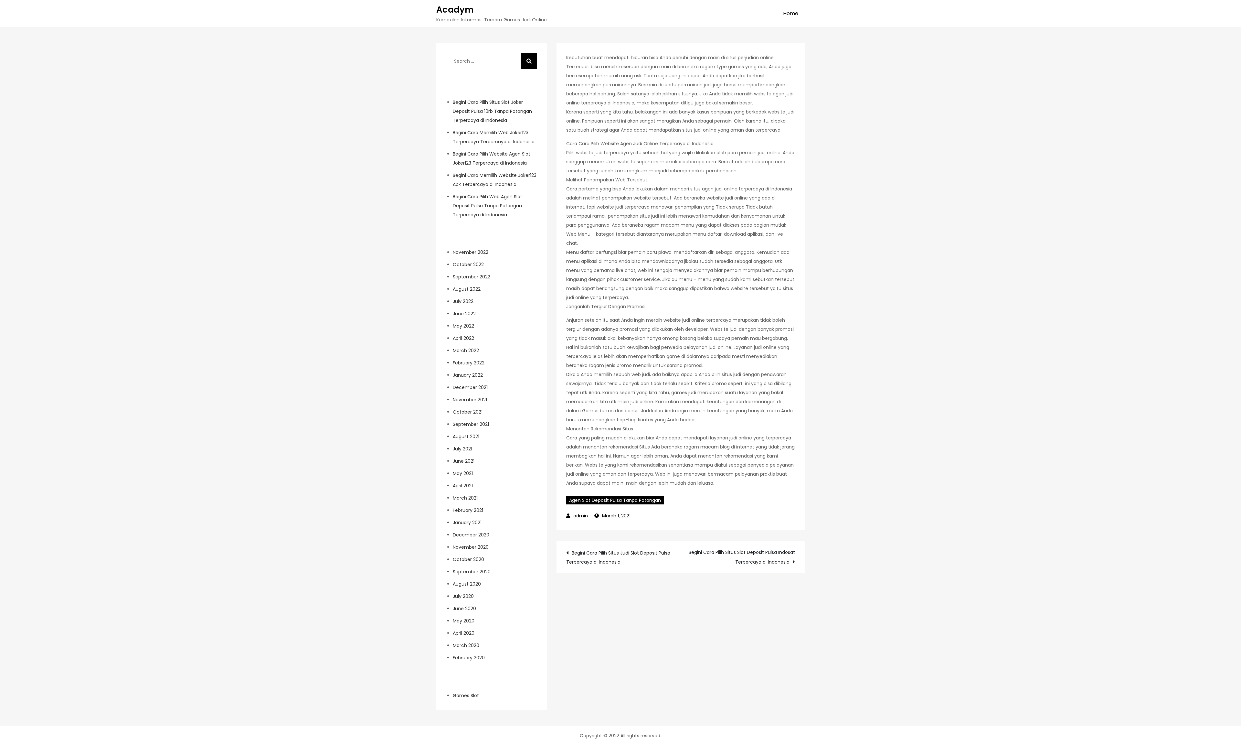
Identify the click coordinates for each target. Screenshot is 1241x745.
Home (790, 13)
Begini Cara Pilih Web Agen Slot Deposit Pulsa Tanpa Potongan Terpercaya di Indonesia (487, 205)
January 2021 (467, 522)
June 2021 (463, 461)
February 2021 (468, 510)
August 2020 (467, 584)
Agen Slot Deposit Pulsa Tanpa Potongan (615, 500)
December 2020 (471, 535)
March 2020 (466, 645)
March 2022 (466, 350)
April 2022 (463, 338)
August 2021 (466, 436)
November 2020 (471, 547)
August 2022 (467, 289)
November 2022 (470, 252)
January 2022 (468, 375)
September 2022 (471, 277)
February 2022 (468, 363)
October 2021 (468, 412)
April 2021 (463, 485)
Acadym (455, 10)
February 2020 (469, 657)
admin (580, 516)
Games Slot (466, 695)
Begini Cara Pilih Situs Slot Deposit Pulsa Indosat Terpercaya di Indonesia (742, 557)
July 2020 (463, 596)
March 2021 (465, 498)
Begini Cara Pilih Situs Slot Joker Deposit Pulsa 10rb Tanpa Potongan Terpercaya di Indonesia (492, 111)
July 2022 (463, 301)
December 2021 (470, 387)
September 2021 (471, 424)
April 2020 (463, 633)
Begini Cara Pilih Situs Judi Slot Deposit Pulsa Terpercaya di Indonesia (618, 557)
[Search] (529, 61)
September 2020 (472, 571)
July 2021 (462, 449)
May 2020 (463, 621)
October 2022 (468, 264)
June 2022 (464, 313)
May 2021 (463, 473)
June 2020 (464, 608)
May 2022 (463, 326)
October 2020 (468, 559)
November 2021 (470, 399)
